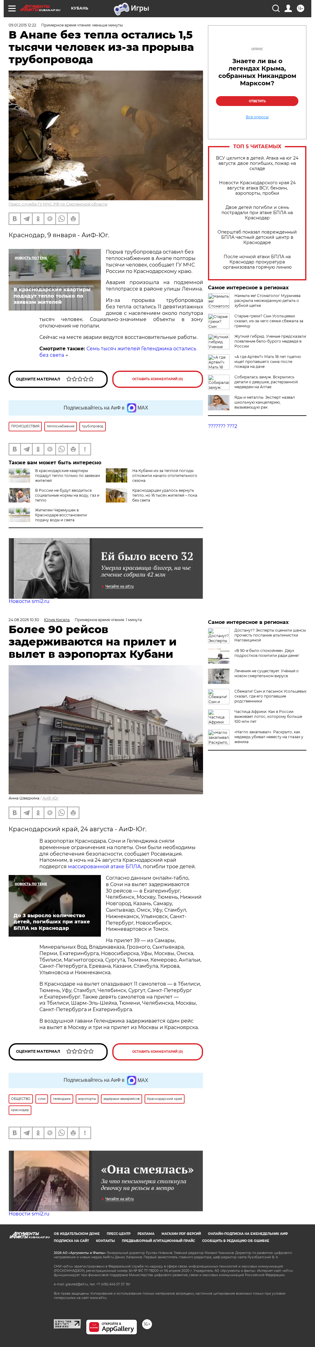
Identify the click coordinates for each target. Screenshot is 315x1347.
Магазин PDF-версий (181, 1234)
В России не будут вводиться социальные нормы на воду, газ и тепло (67, 495)
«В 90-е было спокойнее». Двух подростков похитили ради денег (266, 653)
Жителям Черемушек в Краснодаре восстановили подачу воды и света (61, 515)
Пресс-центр (118, 1234)
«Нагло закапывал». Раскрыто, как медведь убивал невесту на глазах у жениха (268, 737)
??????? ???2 (222, 426)
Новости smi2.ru (29, 601)
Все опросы (257, 117)
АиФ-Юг (50, 798)
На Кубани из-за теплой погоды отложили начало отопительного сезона (164, 475)
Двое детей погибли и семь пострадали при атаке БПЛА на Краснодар (257, 213)
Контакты (105, 1241)
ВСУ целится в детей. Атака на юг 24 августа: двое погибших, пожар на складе (257, 163)
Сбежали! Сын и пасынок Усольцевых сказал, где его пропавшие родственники (270, 696)
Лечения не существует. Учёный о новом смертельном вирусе (266, 673)
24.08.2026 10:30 (24, 619)
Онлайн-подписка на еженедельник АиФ (248, 1234)
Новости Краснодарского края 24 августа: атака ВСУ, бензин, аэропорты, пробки (257, 188)
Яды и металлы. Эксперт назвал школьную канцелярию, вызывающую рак (264, 402)
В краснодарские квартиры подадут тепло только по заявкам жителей (67, 475)
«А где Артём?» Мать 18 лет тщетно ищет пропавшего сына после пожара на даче (267, 361)
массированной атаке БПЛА (104, 866)
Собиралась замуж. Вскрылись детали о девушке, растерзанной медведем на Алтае (266, 382)
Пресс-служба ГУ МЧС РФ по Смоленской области (58, 204)
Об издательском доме (77, 1234)
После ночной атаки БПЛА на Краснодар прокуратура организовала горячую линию (257, 262)
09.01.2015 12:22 (22, 25)
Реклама (146, 1234)
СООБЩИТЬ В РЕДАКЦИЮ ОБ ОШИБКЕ (235, 1241)
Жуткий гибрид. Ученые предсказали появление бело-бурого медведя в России (270, 341)
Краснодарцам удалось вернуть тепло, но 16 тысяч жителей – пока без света (164, 495)
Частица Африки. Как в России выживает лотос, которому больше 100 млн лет (268, 716)
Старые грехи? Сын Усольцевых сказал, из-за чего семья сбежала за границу (268, 321)
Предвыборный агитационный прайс (158, 1241)
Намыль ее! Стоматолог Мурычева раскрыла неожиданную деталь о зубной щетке (267, 300)
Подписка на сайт (71, 1241)
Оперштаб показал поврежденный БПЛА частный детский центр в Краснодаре (257, 237)
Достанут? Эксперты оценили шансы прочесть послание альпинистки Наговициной (270, 635)
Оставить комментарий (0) (157, 379)
